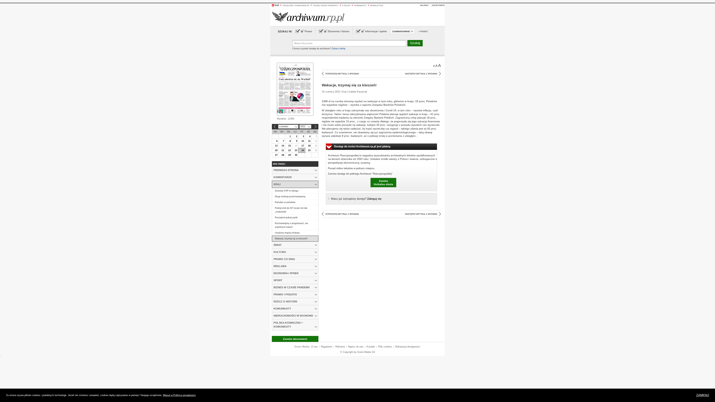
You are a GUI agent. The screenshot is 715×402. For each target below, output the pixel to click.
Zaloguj (424, 5)
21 (283, 150)
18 (309, 145)
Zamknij (702, 395)
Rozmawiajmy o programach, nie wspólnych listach (291, 225)
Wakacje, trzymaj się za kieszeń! (291, 238)
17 (302, 145)
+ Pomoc (423, 31)
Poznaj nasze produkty (326, 5)
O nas (314, 346)
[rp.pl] (275, 5)
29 (289, 155)
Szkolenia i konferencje (296, 5)
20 (276, 150)
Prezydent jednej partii (286, 217)
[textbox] (349, 43)
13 (276, 145)
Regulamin (326, 346)
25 (309, 150)
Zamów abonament (295, 338)
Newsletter (376, 5)
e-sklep (346, 5)
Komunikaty (360, 5)
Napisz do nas (355, 346)
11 (309, 141)
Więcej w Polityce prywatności (179, 395)
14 (283, 145)
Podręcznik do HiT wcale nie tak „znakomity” (291, 210)
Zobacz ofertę (338, 48)
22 (289, 150)
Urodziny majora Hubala (287, 233)
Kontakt (371, 346)
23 (296, 150)
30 (296, 155)
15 (289, 145)
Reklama (340, 346)
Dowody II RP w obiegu (286, 190)
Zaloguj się (356, 198)
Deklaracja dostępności (407, 346)
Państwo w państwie (285, 202)
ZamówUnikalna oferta (383, 182)
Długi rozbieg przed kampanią (290, 196)
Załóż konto (438, 5)
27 (276, 155)
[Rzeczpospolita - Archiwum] (308, 17)
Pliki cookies (385, 346)
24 (302, 150)
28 (283, 155)
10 (302, 141)
